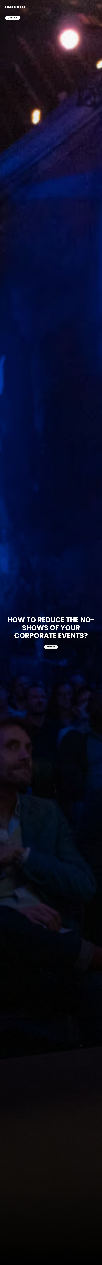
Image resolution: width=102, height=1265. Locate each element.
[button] (94, 7)
